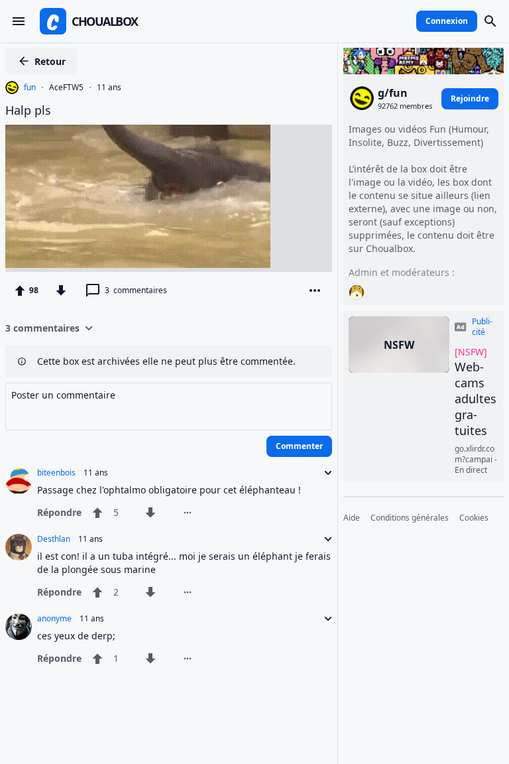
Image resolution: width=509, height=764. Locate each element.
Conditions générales (409, 518)
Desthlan (53, 539)
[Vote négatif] (61, 290)
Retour (50, 61)
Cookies (473, 518)
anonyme (54, 618)
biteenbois (56, 473)
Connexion (446, 21)
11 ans (109, 87)
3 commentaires (42, 328)
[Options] (315, 290)
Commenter (299, 446)
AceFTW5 (66, 87)
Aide (351, 518)
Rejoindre (470, 98)
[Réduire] (324, 473)
